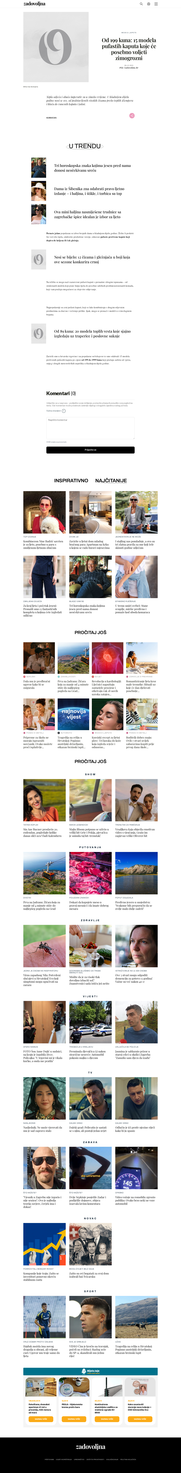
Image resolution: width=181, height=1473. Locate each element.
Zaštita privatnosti (95, 1459)
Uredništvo (79, 1459)
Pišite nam (49, 1459)
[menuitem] (148, 4)
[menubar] (149, 4)
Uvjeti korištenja (64, 1459)
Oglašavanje (112, 1459)
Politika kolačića (128, 1459)
